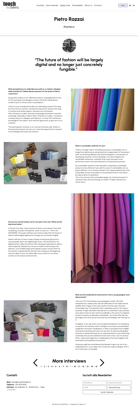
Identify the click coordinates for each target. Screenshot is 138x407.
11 (79, 366)
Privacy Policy (11, 389)
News (123, 5)
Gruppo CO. (82, 404)
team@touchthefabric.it (21, 382)
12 (83, 366)
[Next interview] (102, 363)
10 (75, 366)
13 (87, 366)
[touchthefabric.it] (11, 9)
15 (96, 366)
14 (92, 366)
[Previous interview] (35, 363)
